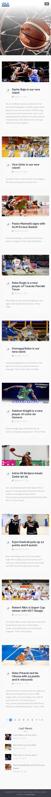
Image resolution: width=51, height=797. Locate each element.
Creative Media (30, 795)
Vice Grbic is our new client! (24, 745)
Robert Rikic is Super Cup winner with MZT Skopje (28, 609)
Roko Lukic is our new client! (25, 755)
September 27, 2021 (21, 480)
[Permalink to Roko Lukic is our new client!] (8, 757)
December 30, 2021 (21, 231)
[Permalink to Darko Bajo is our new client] (8, 737)
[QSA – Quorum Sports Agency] (5, 4)
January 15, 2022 (20, 172)
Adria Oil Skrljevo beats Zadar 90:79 (27, 475)
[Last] (42, 719)
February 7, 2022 (20, 97)
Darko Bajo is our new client (25, 735)
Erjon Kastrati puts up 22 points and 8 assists (28, 543)
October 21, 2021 (20, 421)
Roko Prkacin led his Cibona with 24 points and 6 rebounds (26, 676)
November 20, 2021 (21, 356)
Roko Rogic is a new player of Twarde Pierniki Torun (28, 286)
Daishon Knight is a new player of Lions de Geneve (27, 414)
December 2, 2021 (20, 293)
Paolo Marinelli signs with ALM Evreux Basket (28, 225)
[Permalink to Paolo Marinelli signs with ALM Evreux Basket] (8, 767)
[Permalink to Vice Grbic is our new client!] (8, 747)
